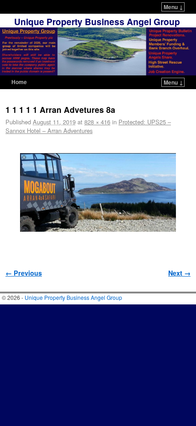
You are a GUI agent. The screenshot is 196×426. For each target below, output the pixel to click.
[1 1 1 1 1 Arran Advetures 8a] (98, 192)
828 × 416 (97, 121)
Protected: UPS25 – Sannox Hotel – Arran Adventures (88, 126)
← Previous (23, 272)
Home (19, 82)
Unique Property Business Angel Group (97, 21)
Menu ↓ (173, 7)
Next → (179, 272)
